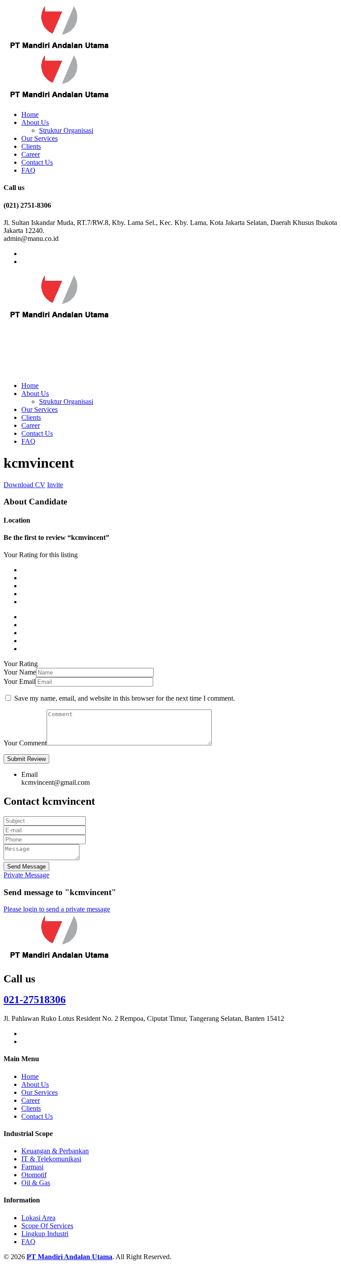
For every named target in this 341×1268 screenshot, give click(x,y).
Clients (31, 146)
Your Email (20, 681)
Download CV (24, 485)
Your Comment (25, 743)
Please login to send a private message (57, 909)
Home (30, 114)
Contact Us (37, 162)
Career (30, 154)
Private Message (26, 875)
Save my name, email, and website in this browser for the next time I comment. (124, 698)
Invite (55, 485)
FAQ (28, 170)
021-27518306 (35, 999)
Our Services (39, 138)
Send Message (26, 866)
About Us (35, 122)
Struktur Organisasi (66, 130)
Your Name (20, 672)
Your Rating (21, 663)
